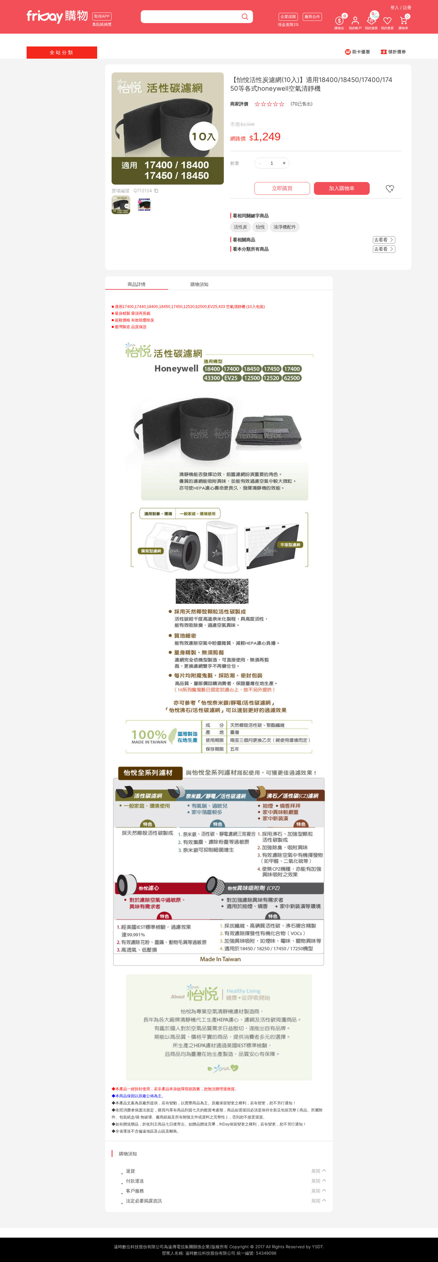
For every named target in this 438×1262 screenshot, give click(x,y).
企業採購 (288, 16)
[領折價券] (393, 51)
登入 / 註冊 (401, 7)
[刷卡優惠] (357, 51)
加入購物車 (342, 188)
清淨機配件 (285, 226)
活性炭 (240, 226)
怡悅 (260, 226)
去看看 (381, 239)
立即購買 (282, 188)
